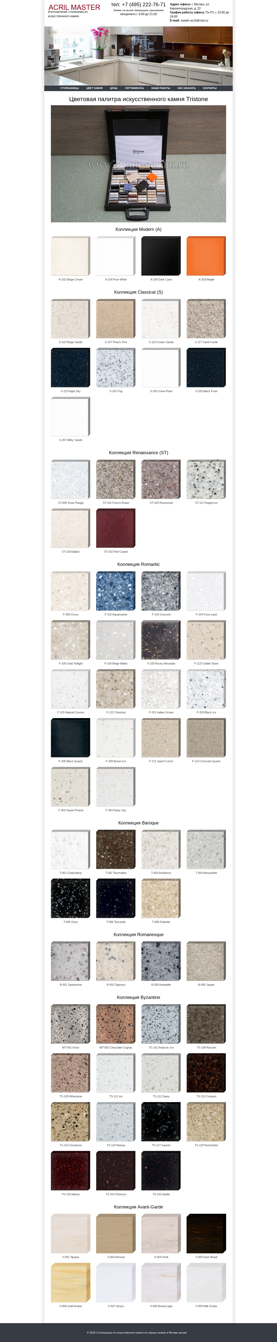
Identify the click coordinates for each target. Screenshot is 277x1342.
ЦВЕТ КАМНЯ (94, 88)
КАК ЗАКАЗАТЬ (187, 88)
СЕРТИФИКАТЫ (134, 88)
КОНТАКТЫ (210, 88)
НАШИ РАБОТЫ (160, 88)
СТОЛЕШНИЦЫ (69, 88)
